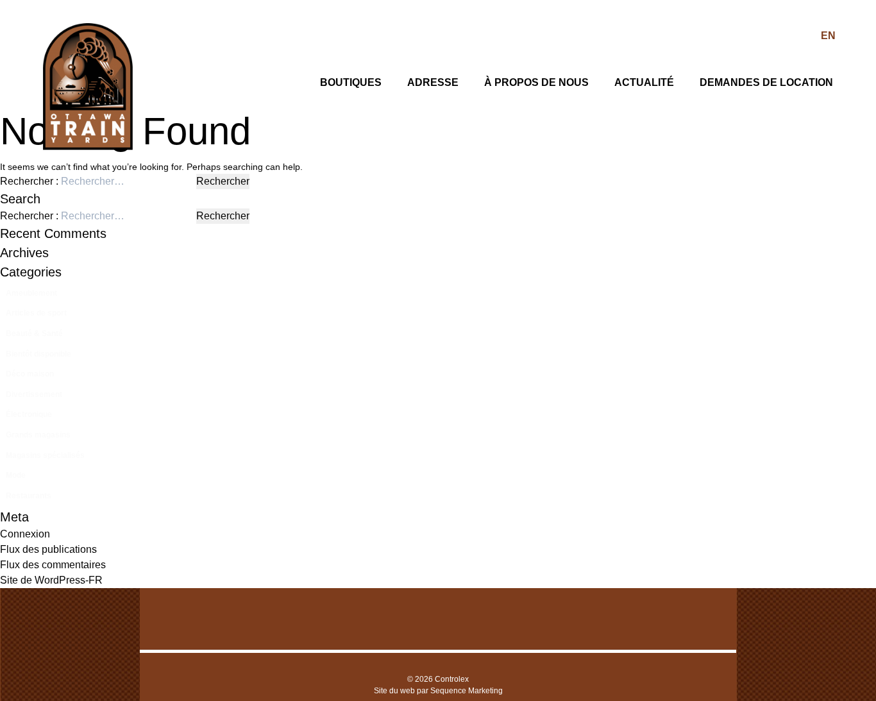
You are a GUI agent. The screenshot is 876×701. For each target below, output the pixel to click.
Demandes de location (766, 82)
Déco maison (30, 373)
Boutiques (351, 82)
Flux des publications (48, 549)
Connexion (25, 533)
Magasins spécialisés (45, 455)
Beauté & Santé (34, 333)
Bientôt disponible (38, 354)
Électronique (29, 414)
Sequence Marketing (466, 690)
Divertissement (34, 394)
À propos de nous (536, 82)
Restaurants (28, 495)
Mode (16, 475)
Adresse (433, 82)
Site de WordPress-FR (51, 580)
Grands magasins (38, 434)
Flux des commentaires (53, 564)
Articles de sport (36, 312)
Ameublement (31, 293)
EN (828, 35)
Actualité (644, 82)
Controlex (452, 679)
